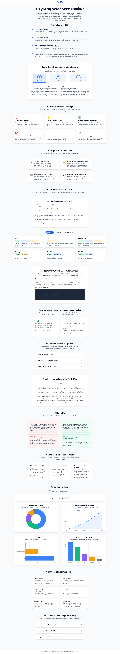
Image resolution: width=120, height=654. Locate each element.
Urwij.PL (60, 2)
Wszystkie (49, 232)
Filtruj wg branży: (54, 498)
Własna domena (69, 232)
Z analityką (58, 232)
